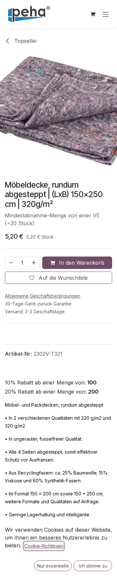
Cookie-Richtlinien (43, 546)
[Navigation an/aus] (105, 14)
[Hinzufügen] (34, 263)
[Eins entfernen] (10, 263)
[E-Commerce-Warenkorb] (92, 14)
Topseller (25, 41)
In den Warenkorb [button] (81, 262)
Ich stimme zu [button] (93, 566)
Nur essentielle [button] (53, 566)
